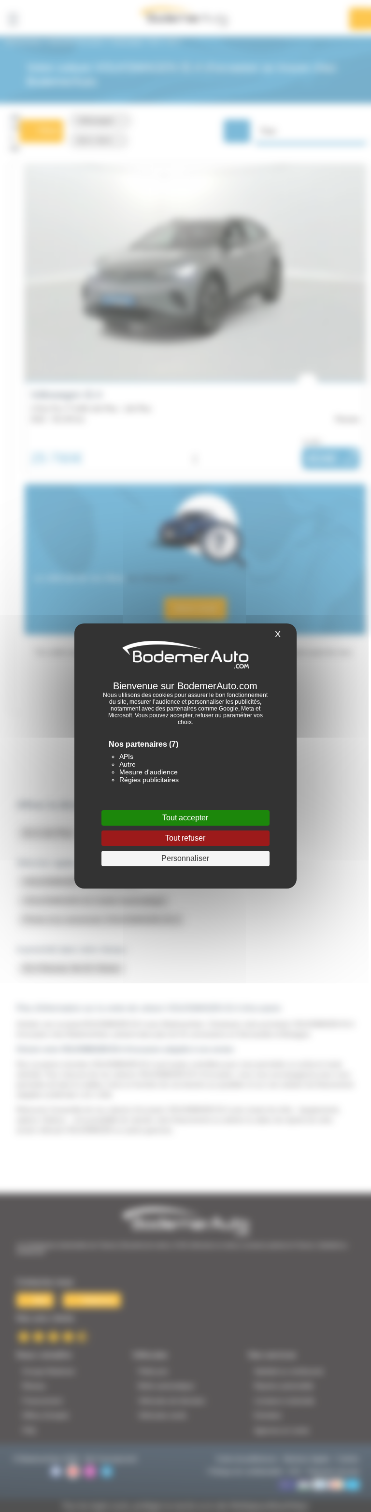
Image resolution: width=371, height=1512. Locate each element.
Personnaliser (185, 858)
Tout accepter (185, 818)
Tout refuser (185, 838)
